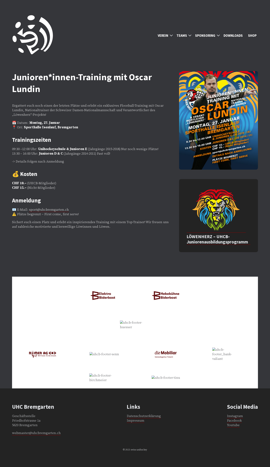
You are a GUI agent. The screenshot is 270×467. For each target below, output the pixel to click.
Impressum (135, 420)
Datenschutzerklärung (144, 416)
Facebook (234, 420)
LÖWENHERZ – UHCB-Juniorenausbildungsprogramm (217, 239)
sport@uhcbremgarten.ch (49, 210)
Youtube (233, 425)
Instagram (235, 416)
